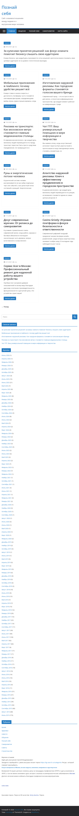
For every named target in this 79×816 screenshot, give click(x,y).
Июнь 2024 (5, 420)
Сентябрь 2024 (7, 413)
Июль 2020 (5, 522)
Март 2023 (5, 464)
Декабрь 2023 (6, 440)
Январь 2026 (6, 365)
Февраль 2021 (7, 498)
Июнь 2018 (5, 596)
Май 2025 (5, 386)
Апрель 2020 (6, 532)
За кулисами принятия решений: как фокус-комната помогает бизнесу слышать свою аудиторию (36, 52)
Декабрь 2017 (6, 617)
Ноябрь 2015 (6, 702)
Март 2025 (5, 393)
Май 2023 (5, 457)
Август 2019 (6, 552)
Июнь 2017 (5, 637)
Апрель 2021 (6, 495)
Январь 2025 (6, 399)
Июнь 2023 (5, 454)
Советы (4, 748)
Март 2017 (5, 647)
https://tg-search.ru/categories (51, 762)
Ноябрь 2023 (6, 444)
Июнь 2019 (5, 556)
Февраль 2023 (7, 467)
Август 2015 (6, 712)
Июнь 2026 (5, 355)
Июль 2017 (5, 634)
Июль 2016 (5, 674)
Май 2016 (5, 681)
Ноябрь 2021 (6, 478)
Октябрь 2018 (6, 583)
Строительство (7, 751)
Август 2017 (6, 630)
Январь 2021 (6, 501)
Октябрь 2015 (6, 705)
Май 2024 (5, 423)
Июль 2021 (5, 488)
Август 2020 (6, 518)
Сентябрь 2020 (7, 515)
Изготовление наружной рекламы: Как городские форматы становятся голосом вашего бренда (58, 87)
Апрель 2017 (6, 644)
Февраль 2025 (7, 396)
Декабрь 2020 (6, 505)
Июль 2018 (5, 593)
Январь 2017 (6, 654)
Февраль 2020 (7, 539)
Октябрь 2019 (6, 549)
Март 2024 (5, 430)
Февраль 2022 (7, 474)
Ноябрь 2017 (6, 620)
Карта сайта (62, 31)
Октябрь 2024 (6, 410)
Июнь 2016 (5, 678)
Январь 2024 (6, 437)
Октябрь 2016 (6, 664)
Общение (22, 31)
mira (15, 47)
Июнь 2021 (5, 491)
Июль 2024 (5, 416)
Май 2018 (5, 600)
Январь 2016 (6, 695)
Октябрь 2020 (6, 511)
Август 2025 (6, 376)
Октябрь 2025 (6, 372)
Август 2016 (6, 671)
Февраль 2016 (7, 691)
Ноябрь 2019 (6, 545)
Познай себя (34, 31)
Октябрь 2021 (6, 481)
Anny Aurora (34, 795)
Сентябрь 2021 (7, 484)
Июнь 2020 (5, 525)
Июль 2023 (5, 450)
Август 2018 (6, 590)
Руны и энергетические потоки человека (18, 174)
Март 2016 (5, 688)
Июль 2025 (5, 379)
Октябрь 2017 (6, 624)
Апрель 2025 (6, 389)
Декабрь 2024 (6, 403)
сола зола (5, 786)
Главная (11, 31)
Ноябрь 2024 (6, 406)
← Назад (5, 307)
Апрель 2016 (6, 685)
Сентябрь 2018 (7, 586)
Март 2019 (5, 566)
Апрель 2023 (6, 461)
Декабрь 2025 (6, 369)
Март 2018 (5, 607)
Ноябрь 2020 (6, 508)
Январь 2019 (6, 573)
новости (4, 734)
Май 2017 (5, 641)
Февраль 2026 (7, 362)
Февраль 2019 (7, 569)
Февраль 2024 (7, 433)
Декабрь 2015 (6, 698)
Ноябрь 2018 (6, 579)
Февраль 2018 (7, 610)
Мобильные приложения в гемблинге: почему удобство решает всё (19, 86)
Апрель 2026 (6, 359)
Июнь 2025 (5, 382)
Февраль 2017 (7, 651)
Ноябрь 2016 (6, 661)
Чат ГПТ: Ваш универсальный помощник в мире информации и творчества (54, 133)
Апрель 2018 (6, 603)
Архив (4, 727)
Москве (72, 773)
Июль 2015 (5, 715)
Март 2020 (5, 535)
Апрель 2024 (6, 427)
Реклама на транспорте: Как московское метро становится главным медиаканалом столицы (18, 131)
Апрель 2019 (6, 562)
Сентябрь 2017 (7, 627)
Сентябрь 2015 (7, 708)
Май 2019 (5, 559)
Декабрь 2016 (6, 657)
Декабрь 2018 (6, 576)
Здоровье (5, 731)
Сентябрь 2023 (7, 447)
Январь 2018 (6, 613)
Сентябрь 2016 (7, 668)
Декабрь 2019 (6, 542)
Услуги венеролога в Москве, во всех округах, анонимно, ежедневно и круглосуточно (29, 767)
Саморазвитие (49, 31)
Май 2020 (5, 528)
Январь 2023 (6, 471)
